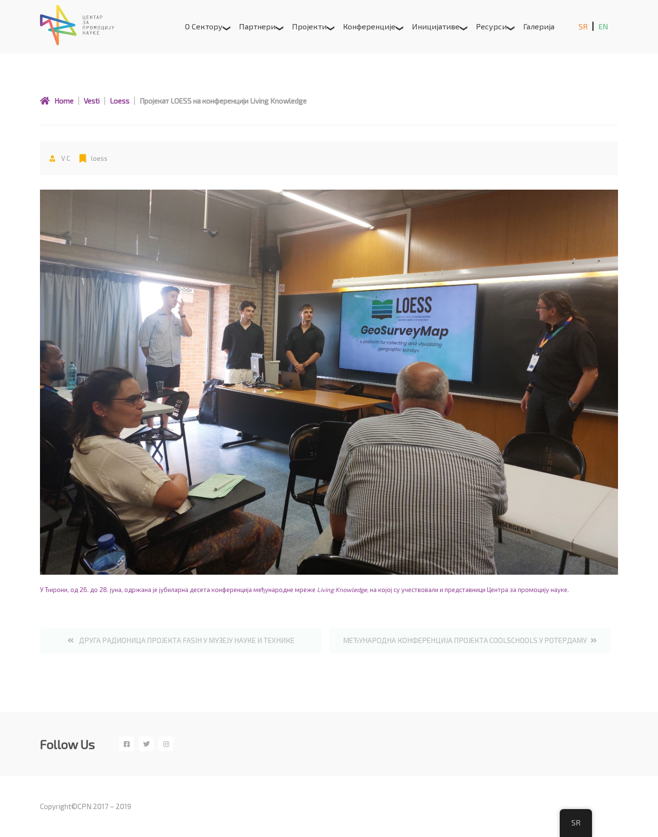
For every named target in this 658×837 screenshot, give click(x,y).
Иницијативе (436, 26)
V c (65, 158)
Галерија (538, 26)
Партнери (257, 26)
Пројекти (309, 26)
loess (99, 158)
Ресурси (491, 26)
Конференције (369, 26)
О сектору (204, 26)
